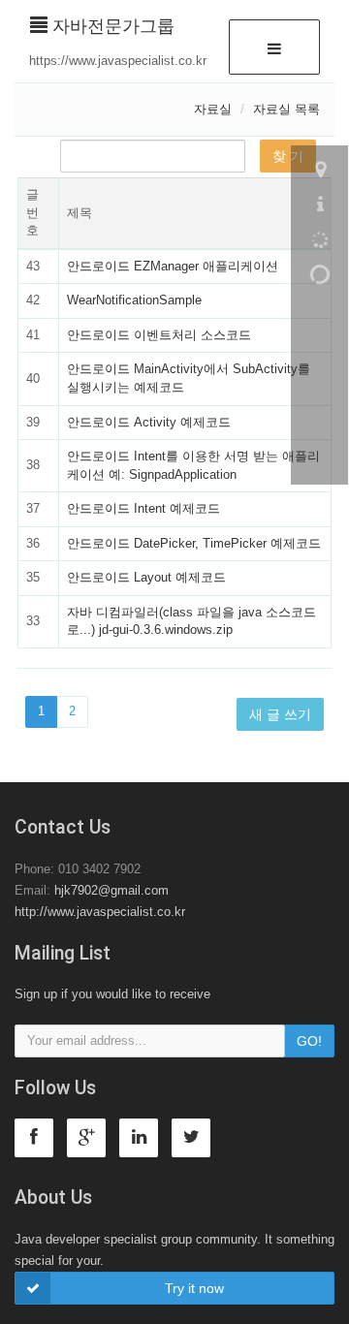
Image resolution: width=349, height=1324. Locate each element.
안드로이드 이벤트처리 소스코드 (159, 335)
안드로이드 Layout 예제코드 (146, 577)
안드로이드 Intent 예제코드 (143, 508)
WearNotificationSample (134, 300)
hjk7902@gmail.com (111, 890)
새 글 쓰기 (280, 714)
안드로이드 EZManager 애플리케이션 (172, 266)
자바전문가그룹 (111, 26)
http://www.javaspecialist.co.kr (100, 911)
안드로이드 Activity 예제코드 (149, 422)
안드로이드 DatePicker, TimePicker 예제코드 (194, 543)
